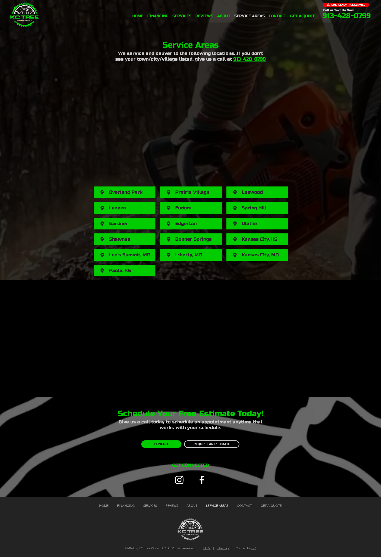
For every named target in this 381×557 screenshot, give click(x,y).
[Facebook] (201, 480)
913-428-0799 (249, 59)
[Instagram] (179, 480)
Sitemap (223, 548)
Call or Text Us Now (338, 10)
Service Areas (190, 45)
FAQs (207, 548)
